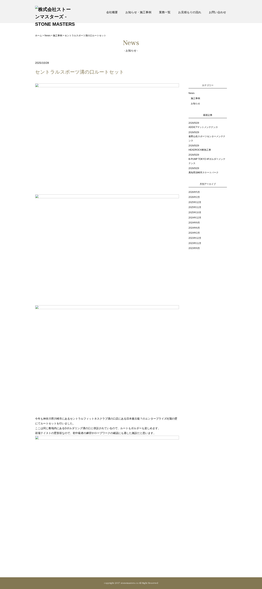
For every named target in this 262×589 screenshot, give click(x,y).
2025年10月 (195, 212)
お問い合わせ (217, 12)
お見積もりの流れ (189, 12)
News (191, 93)
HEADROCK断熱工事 (200, 149)
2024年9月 (194, 222)
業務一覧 (165, 12)
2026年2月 (194, 197)
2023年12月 (195, 238)
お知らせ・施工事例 (138, 12)
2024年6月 (194, 227)
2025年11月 (195, 207)
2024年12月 (195, 217)
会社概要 (112, 12)
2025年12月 (195, 202)
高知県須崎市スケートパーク (203, 172)
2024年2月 (194, 232)
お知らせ (195, 103)
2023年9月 (194, 248)
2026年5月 (194, 192)
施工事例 (195, 98)
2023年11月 (195, 243)
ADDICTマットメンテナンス (203, 127)
